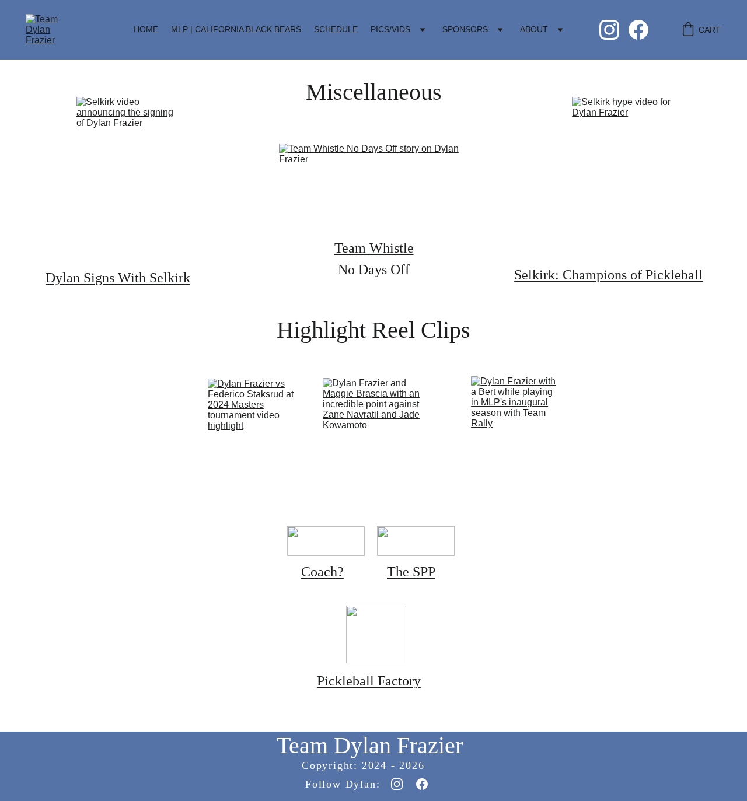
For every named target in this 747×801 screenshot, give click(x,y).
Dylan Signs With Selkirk (118, 277)
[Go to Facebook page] (638, 30)
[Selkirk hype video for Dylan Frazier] (621, 178)
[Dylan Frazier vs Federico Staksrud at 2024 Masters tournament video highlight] (254, 426)
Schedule (336, 29)
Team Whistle (374, 248)
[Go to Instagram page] (614, 30)
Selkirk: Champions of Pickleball (608, 274)
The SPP (411, 571)
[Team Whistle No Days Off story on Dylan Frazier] (373, 186)
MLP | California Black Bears (236, 29)
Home (146, 29)
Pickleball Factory (369, 680)
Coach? (322, 571)
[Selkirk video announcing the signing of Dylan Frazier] (125, 180)
